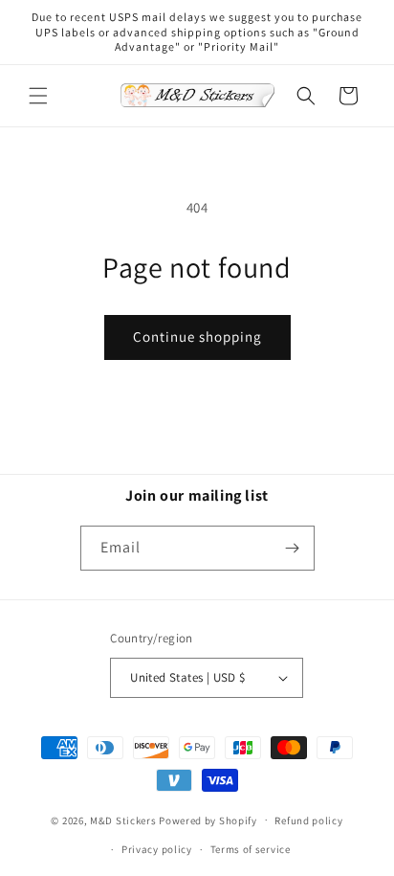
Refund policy (308, 820)
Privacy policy (156, 849)
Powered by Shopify (208, 819)
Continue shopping (197, 336)
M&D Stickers (123, 819)
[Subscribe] (293, 548)
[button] (38, 96)
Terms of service (250, 849)
